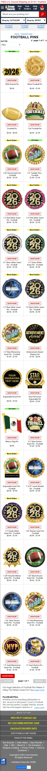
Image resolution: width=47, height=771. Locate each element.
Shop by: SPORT (34, 20)
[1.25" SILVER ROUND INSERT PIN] (12, 602)
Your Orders (27, 7)
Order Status (22, 742)
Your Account (8, 742)
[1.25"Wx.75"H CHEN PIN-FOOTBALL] (12, 110)
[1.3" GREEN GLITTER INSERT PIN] (35, 244)
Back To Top (23, 713)
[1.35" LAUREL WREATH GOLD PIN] (35, 468)
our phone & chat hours (23, 733)
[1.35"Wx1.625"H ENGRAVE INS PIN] (12, 468)
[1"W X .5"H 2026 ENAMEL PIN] (12, 65)
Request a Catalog (11, 748)
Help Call (35, 7)
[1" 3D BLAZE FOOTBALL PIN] (35, 65)
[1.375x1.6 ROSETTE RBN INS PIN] (12, 557)
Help (6, 745)
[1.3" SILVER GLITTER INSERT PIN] (12, 244)
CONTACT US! (29, 718)
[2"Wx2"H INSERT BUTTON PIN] (35, 646)
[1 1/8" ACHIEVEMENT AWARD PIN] (35, 333)
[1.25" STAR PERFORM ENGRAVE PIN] (35, 378)
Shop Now (12, 80)
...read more (39, 707)
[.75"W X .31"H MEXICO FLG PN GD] (12, 423)
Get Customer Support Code (23, 723)
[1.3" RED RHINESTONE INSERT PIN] (35, 602)
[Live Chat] (3, 761)
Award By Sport (26, 34)
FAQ (13, 745)
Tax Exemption (34, 745)
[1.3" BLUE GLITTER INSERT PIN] (12, 289)
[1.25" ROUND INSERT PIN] (12, 154)
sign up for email (23, 738)
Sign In (20, 7)
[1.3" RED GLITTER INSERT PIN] (12, 199)
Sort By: (4, 41)
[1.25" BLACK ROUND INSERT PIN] (35, 557)
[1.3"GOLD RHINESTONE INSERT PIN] (12, 646)
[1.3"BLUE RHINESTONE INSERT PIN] (12, 333)
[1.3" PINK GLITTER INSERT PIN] (35, 199)
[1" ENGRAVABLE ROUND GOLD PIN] (12, 378)
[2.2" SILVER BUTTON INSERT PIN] (35, 423)
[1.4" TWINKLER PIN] (35, 154)
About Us (21, 745)
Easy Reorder (36, 742)
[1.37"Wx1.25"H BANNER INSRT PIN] (35, 512)
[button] (39, 690)
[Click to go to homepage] (10, 7)
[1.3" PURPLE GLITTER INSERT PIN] (12, 512)
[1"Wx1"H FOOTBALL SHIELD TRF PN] (35, 110)
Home (17, 34)
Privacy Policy (28, 748)
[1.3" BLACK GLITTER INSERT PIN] (35, 289)
